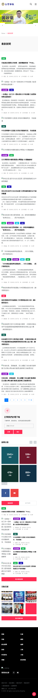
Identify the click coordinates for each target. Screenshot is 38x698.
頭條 (2, 634)
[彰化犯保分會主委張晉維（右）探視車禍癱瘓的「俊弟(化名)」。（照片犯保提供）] (19, 216)
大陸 (21, 654)
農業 (4, 296)
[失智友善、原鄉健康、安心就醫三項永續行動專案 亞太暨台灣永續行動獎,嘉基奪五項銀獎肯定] (19, 367)
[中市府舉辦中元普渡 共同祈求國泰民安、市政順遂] (19, 119)
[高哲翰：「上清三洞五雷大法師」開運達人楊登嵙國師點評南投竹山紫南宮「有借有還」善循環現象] (18, 608)
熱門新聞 (27, 503)
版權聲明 (14, 686)
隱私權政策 (6, 686)
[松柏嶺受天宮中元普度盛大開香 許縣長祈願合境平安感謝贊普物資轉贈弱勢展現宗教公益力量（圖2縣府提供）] (19, 327)
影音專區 (23, 660)
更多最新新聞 (19, 579)
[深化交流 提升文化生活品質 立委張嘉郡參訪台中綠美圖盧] (19, 180)
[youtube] (15, 493)
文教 (11, 90)
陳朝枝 (5, 318)
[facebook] (5, 493)
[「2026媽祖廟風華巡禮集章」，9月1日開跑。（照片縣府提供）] (19, 252)
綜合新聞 (5, 90)
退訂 (18, 432)
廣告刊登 (4, 683)
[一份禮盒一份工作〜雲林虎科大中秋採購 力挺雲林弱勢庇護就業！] (19, 83)
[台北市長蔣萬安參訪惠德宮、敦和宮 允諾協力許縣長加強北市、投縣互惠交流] (31, 608)
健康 (17, 223)
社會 (4, 223)
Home (3, 33)
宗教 (4, 126)
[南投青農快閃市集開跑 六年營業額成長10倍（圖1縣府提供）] (19, 289)
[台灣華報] (7, 4)
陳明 (5, 144)
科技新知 (4, 654)
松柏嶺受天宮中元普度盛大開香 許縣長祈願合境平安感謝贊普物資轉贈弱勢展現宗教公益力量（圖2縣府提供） (18, 341)
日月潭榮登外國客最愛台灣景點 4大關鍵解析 (16, 159)
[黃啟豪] (19, 17)
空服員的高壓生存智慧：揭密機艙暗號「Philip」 (18, 63)
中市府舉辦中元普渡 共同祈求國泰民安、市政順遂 (18, 131)
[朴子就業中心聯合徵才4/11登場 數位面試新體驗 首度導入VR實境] (18, 596)
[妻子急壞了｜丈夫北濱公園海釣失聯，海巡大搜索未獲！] (6, 608)
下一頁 (30, 400)
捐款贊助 (11, 683)
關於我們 (19, 683)
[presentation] (2, 25)
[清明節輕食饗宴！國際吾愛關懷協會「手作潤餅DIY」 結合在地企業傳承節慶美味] (31, 596)
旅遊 (4, 58)
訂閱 (9, 432)
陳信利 (5, 113)
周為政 (5, 246)
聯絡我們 (26, 683)
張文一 (5, 394)
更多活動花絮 (19, 618)
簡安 (5, 76)
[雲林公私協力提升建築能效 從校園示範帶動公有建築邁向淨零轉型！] (6, 596)
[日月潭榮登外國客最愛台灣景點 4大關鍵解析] (19, 149)
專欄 (2, 660)
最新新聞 (10, 503)
